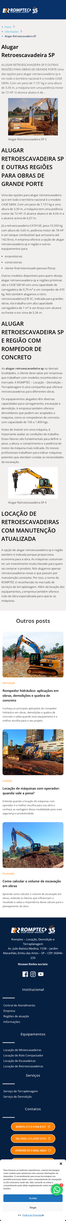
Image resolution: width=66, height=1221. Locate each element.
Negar (33, 1207)
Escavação (8, 873)
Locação (7, 780)
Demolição (9, 683)
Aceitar (33, 1198)
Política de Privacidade (33, 1215)
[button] (61, 1163)
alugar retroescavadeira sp (25, 368)
